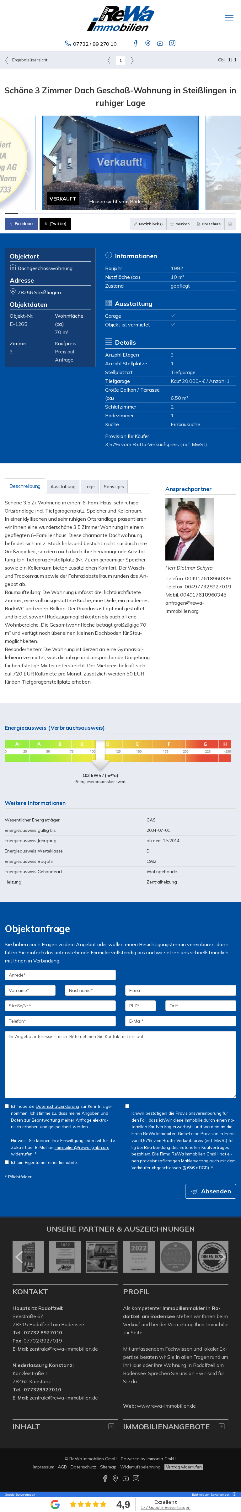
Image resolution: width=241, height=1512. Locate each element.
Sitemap (108, 1467)
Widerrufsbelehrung (140, 1467)
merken (182, 224)
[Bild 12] (161, 213)
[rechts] (132, 60)
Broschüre (211, 224)
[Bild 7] (93, 213)
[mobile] (229, 17)
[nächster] (221, 1257)
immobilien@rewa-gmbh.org (82, 1147)
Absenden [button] (216, 1191)
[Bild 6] (79, 213)
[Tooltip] (233, 1494)
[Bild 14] (188, 213)
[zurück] (20, 1257)
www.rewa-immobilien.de (166, 1406)
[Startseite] (120, 18)
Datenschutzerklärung (57, 1106)
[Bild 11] (147, 213)
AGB (62, 1467)
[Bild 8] (107, 213)
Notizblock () (150, 224)
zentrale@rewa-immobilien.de (63, 1349)
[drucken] (230, 224)
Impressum (43, 1467)
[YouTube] (160, 44)
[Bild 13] (175, 213)
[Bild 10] (134, 213)
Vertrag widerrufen (184, 1466)
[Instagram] (172, 44)
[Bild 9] (120, 213)
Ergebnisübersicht (29, 60)
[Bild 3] (39, 213)
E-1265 (18, 324)
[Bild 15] (202, 213)
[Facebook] (136, 44)
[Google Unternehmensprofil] (148, 44)
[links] (109, 60)
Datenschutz (83, 1467)
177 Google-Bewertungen (165, 1507)
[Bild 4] (52, 213)
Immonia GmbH (162, 1459)
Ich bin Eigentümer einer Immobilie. (44, 1162)
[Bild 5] (66, 213)
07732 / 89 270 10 (95, 44)
